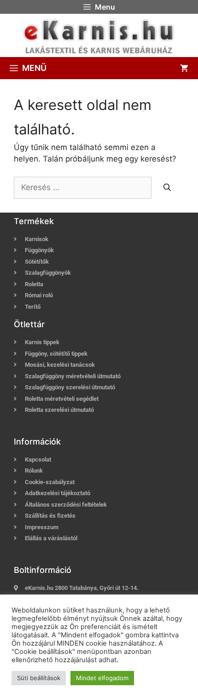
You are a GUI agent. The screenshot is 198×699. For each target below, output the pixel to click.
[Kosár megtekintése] (184, 68)
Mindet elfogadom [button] (102, 678)
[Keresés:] (84, 187)
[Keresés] (167, 187)
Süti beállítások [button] (38, 678)
